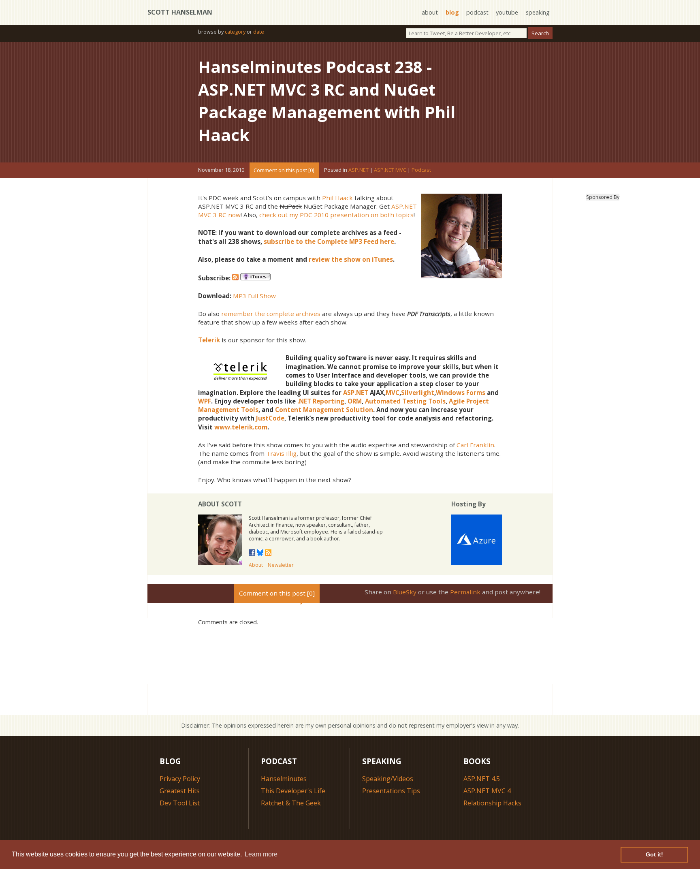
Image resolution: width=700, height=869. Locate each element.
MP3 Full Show (254, 296)
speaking (538, 12)
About (256, 565)
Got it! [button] (654, 854)
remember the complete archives (270, 314)
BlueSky (404, 592)
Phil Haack (337, 198)
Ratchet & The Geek (291, 803)
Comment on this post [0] (284, 170)
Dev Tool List (180, 803)
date (258, 31)
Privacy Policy (180, 778)
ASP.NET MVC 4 (487, 790)
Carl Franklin (475, 445)
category (235, 31)
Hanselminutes (284, 778)
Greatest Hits (180, 790)
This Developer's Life (293, 790)
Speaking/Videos (387, 778)
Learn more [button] (261, 854)
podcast (477, 12)
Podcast (421, 170)
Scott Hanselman (179, 12)
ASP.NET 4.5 (481, 778)
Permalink (465, 592)
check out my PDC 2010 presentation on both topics (336, 215)
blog (452, 12)
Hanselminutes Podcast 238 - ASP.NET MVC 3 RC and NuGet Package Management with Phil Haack (326, 101)
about (430, 12)
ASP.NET (358, 170)
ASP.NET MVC (390, 170)
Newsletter (281, 565)
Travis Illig (281, 453)
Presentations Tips (391, 790)
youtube (507, 12)
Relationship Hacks (492, 803)
